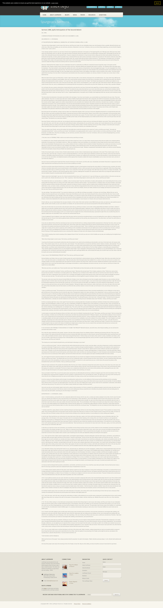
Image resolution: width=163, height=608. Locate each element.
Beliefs (67, 15)
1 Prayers (71, 574)
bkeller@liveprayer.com (52, 580)
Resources (92, 15)
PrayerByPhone (92, 6)
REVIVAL (102, 6)
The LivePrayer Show (87, 581)
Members (84, 575)
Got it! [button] (157, 3)
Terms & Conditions (86, 603)
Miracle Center (85, 578)
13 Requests (71, 566)
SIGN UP (118, 6)
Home (44, 15)
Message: (105, 571)
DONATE (110, 6)
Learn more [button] (54, 3)
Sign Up (117, 594)
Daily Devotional (86, 567)
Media (75, 15)
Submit (106, 580)
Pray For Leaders (74, 573)
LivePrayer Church (86, 573)
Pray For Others (73, 565)
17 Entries (71, 583)
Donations (102, 15)
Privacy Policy (77, 603)
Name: (104, 562)
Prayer (82, 15)
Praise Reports (73, 581)
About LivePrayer (55, 15)
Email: (104, 567)
